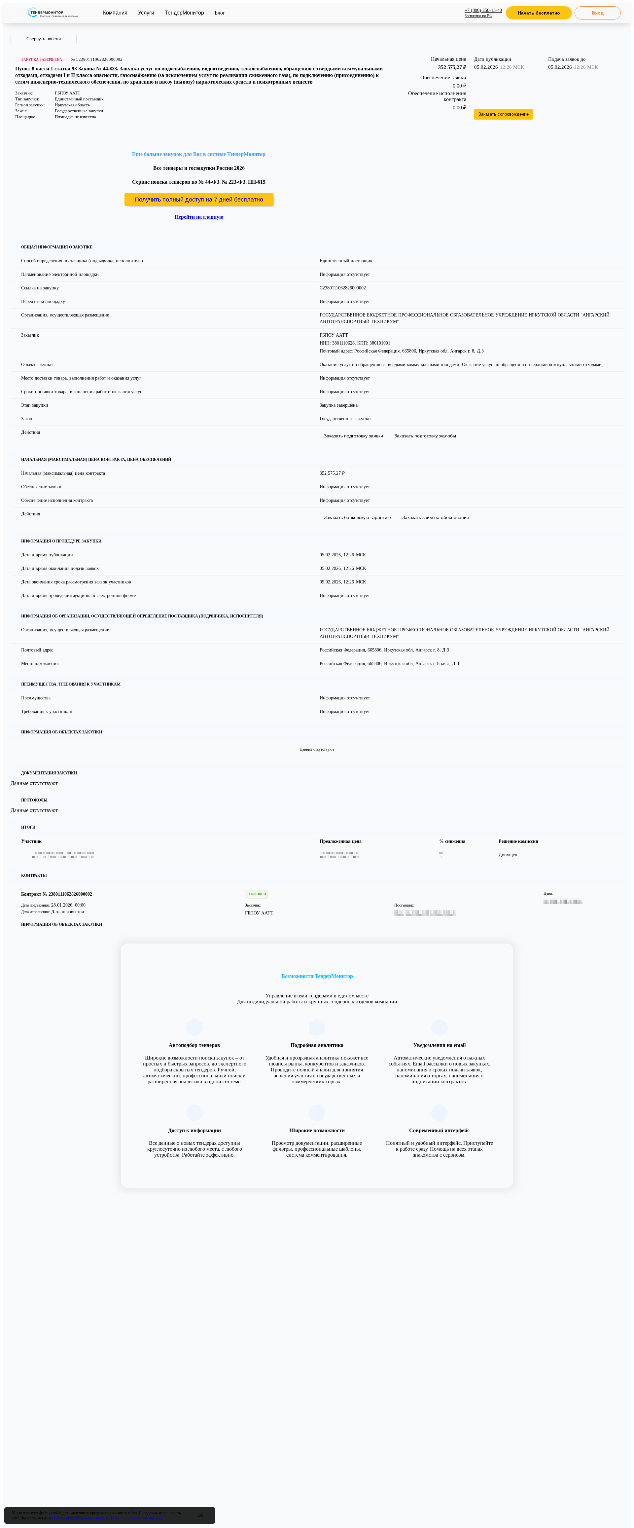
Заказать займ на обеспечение (435, 517)
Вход (598, 13)
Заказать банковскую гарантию (357, 517)
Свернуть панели (43, 38)
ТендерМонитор (184, 13)
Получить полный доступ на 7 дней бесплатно (199, 199)
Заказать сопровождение (503, 114)
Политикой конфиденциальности (78, 1518)
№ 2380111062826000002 (67, 894)
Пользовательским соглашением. (136, 1518)
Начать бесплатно (539, 13)
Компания (115, 13)
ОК (200, 1515)
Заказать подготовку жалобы (425, 435)
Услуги (146, 13)
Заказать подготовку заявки (353, 435)
